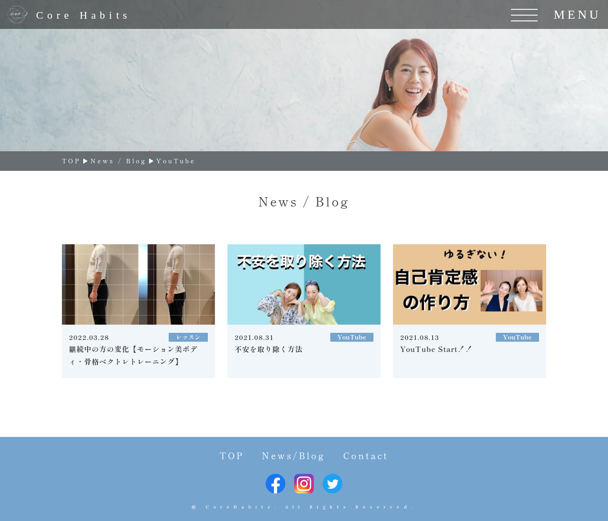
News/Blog (293, 455)
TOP (231, 455)
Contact (366, 455)
